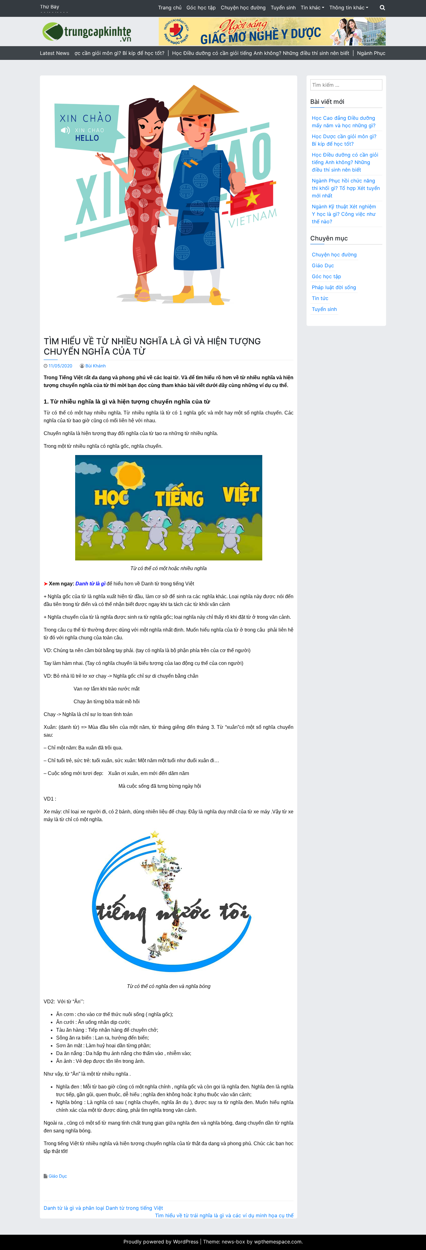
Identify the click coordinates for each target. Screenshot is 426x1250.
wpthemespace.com (278, 1241)
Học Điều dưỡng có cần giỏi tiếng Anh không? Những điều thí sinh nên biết (345, 162)
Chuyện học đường (243, 7)
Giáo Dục (58, 1176)
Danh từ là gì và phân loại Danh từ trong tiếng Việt (103, 1208)
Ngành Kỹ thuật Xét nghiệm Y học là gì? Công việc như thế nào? (344, 214)
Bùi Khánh (95, 365)
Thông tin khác (347, 7)
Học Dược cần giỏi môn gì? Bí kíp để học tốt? (344, 140)
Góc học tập (201, 7)
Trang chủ (170, 7)
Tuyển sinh (283, 7)
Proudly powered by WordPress (161, 1241)
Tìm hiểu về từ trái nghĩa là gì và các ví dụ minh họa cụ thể (224, 1215)
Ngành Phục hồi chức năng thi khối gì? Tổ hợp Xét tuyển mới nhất (346, 188)
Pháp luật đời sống (334, 287)
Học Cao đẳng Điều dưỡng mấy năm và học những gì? (343, 121)
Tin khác (311, 7)
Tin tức (320, 298)
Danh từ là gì (90, 583)
